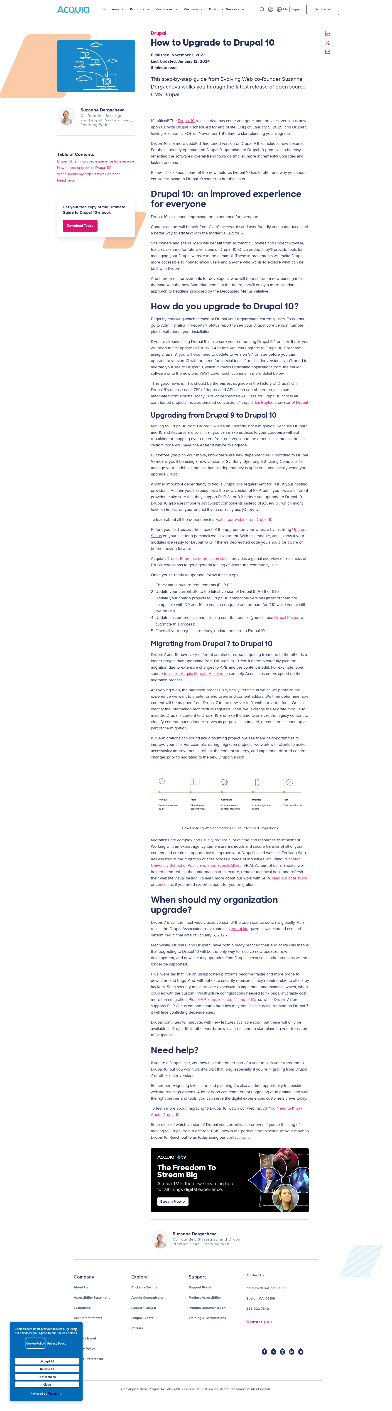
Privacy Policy (56, 1343)
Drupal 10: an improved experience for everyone (95, 161)
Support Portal (200, 1287)
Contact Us (257, 1322)
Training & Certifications (207, 1318)
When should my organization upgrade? (88, 174)
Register (270, 9)
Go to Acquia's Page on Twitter (273, 1351)
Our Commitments (88, 1318)
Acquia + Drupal (143, 1308)
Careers (137, 1328)
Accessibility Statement (92, 1297)
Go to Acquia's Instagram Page (282, 1351)
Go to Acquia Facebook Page (264, 1351)
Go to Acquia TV (300, 1351)
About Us (81, 1287)
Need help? (66, 180)
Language (282, 9)
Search (262, 9)
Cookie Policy (35, 1343)
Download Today (80, 226)
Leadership (82, 1308)
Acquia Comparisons (147, 1297)
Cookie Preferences (88, 1359)
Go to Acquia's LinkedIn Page (291, 1351)
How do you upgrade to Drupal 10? (84, 167)
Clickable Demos (144, 1287)
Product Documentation (207, 1308)
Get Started (322, 9)
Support (297, 9)
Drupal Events (142, 1318)
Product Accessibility (205, 1297)
